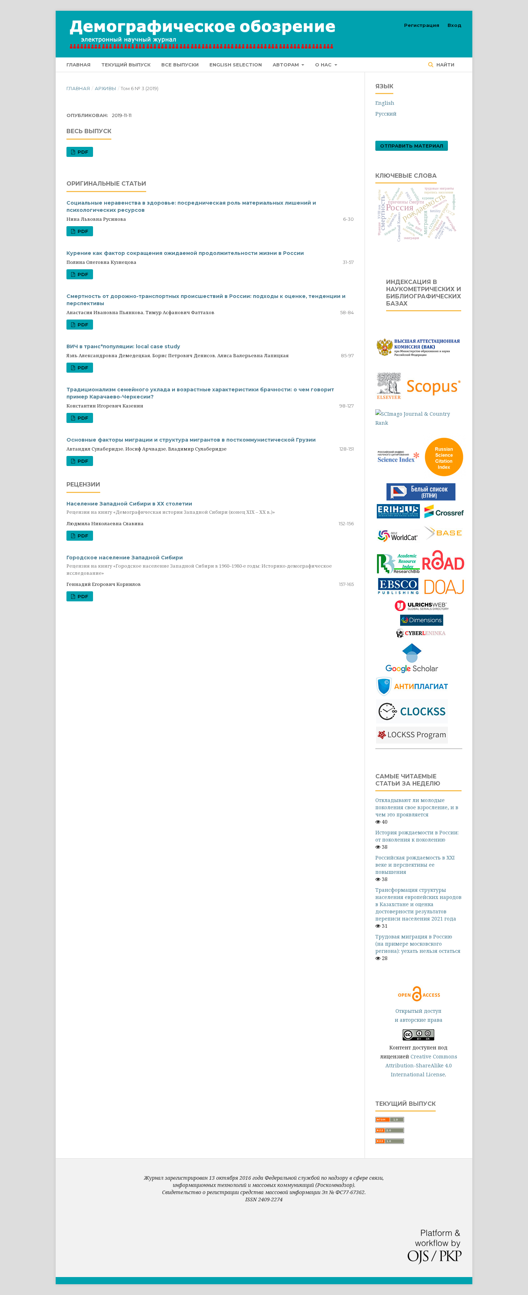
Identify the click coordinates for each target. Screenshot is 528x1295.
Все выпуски (180, 64)
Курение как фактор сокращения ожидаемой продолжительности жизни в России (185, 253)
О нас (324, 64)
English (384, 102)
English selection (235, 64)
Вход (455, 25)
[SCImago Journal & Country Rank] (418, 422)
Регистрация (421, 25)
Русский (386, 113)
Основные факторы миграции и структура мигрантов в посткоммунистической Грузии (191, 440)
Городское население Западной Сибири (199, 565)
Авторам (286, 64)
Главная (78, 64)
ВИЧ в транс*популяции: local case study (123, 346)
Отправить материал (411, 146)
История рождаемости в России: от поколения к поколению (417, 836)
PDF (82, 152)
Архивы (105, 88)
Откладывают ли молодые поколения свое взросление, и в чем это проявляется (416, 807)
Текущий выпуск (125, 64)
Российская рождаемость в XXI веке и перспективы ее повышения (415, 864)
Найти (444, 64)
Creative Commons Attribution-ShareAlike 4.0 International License (421, 1065)
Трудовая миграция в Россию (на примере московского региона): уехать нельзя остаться (417, 943)
